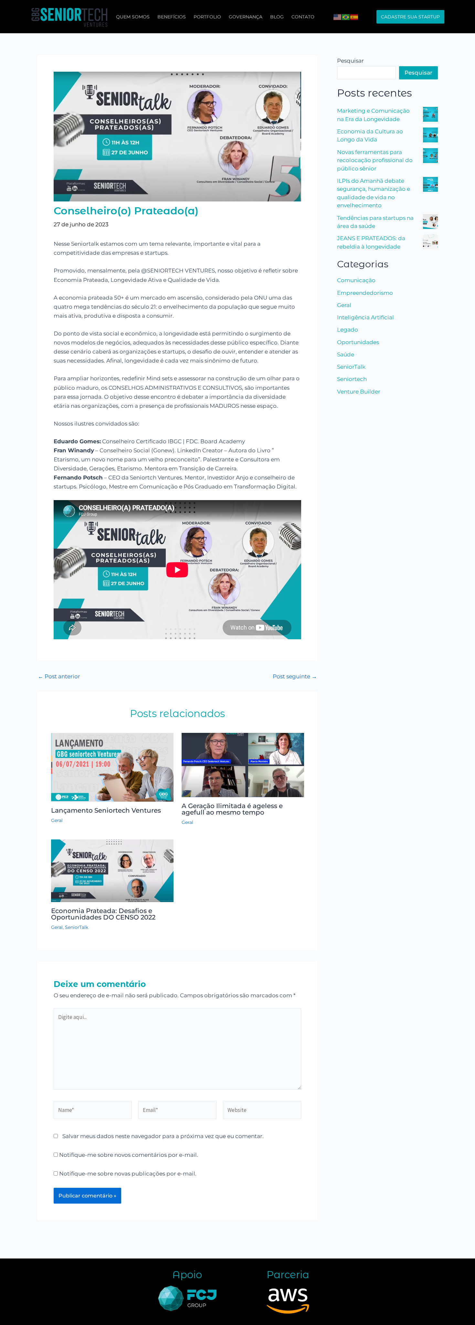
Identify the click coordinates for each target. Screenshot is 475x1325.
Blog (277, 17)
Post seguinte (295, 676)
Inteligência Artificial (365, 317)
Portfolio (207, 17)
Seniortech (352, 379)
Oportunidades (358, 342)
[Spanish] (354, 16)
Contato (302, 17)
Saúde (345, 354)
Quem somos (133, 17)
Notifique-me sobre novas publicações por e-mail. (127, 1173)
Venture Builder (358, 391)
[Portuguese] (346, 16)
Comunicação (356, 280)
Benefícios (171, 17)
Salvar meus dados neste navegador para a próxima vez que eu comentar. (163, 1136)
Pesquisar (350, 60)
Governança (245, 17)
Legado (347, 329)
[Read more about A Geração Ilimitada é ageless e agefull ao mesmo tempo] (243, 764)
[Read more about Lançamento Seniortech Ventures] (112, 767)
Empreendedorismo (365, 293)
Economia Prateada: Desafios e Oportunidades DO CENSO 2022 (103, 914)
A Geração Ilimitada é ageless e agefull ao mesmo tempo (232, 809)
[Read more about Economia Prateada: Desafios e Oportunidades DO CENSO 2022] (112, 870)
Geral (57, 820)
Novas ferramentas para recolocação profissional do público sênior (375, 160)
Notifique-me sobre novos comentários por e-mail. (128, 1155)
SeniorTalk (76, 927)
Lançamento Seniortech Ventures (106, 810)
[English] (337, 16)
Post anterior (59, 676)
